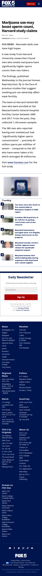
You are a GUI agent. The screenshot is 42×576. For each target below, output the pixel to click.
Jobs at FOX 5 (24, 474)
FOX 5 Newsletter (25, 453)
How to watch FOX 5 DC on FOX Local (8, 414)
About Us (24, 429)
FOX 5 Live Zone (8, 454)
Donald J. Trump (25, 390)
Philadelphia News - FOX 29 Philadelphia (7, 386)
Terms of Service (22, 310)
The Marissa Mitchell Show (7, 437)
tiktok (28, 548)
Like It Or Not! (7, 443)
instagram (23, 548)
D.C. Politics (23, 376)
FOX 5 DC (5, 35)
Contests (22, 463)
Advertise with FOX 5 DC (24, 439)
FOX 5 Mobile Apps (24, 457)
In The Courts (7, 451)
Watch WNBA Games (7, 530)
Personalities (24, 450)
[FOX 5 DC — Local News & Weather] (8, 3)
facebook (14, 548)
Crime (4, 346)
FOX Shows (6, 410)
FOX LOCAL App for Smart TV (25, 443)
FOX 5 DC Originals (6, 431)
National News (7, 343)
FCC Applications (25, 469)
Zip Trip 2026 (24, 419)
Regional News (6, 374)
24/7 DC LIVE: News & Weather (8, 339)
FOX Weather (24, 348)
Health (4, 357)
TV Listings (6, 402)
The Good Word (8, 457)
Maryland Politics (25, 379)
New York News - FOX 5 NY (8, 380)
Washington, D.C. (8, 330)
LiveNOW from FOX (7, 406)
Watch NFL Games (6, 492)
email (32, 548)
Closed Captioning (23, 478)
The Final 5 (6, 446)
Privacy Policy (23, 308)
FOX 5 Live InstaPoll (23, 434)
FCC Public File (24, 466)
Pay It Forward (24, 410)
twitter (19, 548)
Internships (23, 471)
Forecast (22, 330)
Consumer (6, 354)
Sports (4, 348)
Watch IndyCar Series (7, 511)
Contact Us (23, 447)
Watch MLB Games (6, 502)
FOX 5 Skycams (25, 333)
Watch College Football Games (8, 497)
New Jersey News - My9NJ (8, 392)
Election (22, 385)
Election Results (25, 387)
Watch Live (31, 4)
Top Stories (6, 367)
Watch (5, 399)
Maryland (5, 335)
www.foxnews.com (18, 162)
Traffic (21, 335)
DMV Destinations (24, 406)
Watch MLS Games (6, 535)
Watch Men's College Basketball (7, 517)
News (11, 35)
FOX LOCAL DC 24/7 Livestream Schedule (8, 421)
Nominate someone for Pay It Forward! (25, 414)
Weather (23, 326)
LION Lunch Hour (25, 402)
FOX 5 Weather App (25, 344)
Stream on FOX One (7, 486)
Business (5, 351)
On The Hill (6, 449)
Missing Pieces (7, 467)
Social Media (24, 460)
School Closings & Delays (25, 339)
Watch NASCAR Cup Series (8, 507)
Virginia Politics (24, 382)
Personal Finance (8, 360)
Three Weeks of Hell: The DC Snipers (8, 462)
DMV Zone (6, 440)
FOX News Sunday (6, 363)
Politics (23, 373)
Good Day (24, 399)
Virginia (4, 333)
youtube (10, 548)
